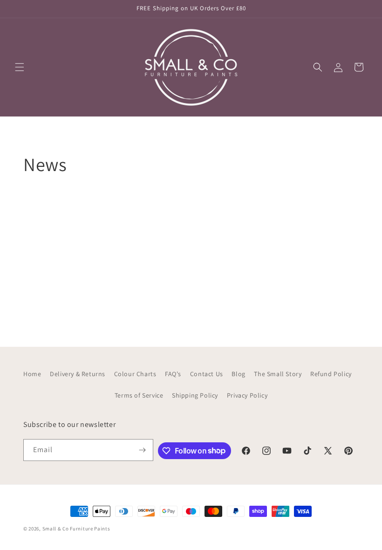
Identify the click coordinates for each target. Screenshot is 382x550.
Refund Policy (331, 374)
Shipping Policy (195, 395)
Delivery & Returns (77, 374)
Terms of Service (139, 395)
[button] (19, 67)
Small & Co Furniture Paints (76, 528)
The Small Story (277, 374)
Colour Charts (135, 374)
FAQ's (173, 374)
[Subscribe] (142, 450)
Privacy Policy (247, 395)
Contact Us (206, 374)
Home (32, 374)
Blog (238, 374)
